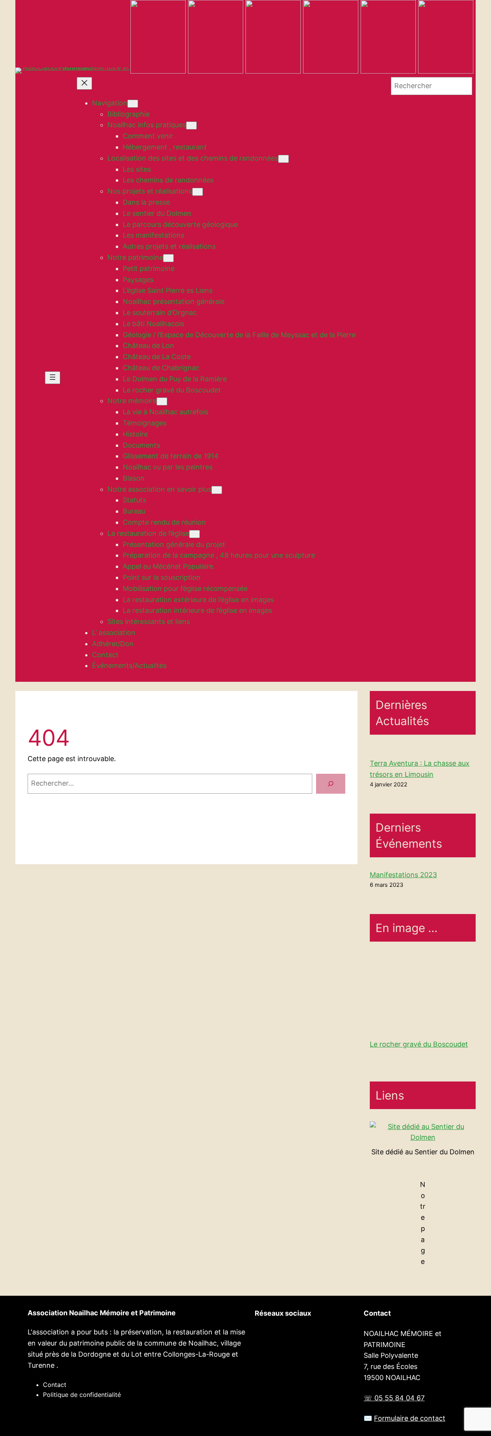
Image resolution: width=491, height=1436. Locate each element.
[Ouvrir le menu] (52, 377)
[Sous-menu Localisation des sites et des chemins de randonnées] (283, 159)
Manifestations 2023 (403, 875)
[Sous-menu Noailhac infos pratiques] (191, 125)
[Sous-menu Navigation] (132, 104)
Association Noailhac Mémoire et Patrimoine (102, 1313)
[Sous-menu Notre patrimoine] (168, 258)
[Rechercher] (330, 784)
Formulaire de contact (409, 1418)
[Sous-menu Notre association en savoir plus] (216, 490)
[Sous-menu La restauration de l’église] (194, 534)
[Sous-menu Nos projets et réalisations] (197, 192)
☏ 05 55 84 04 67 (394, 1398)
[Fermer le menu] (84, 83)
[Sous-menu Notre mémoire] (162, 401)
